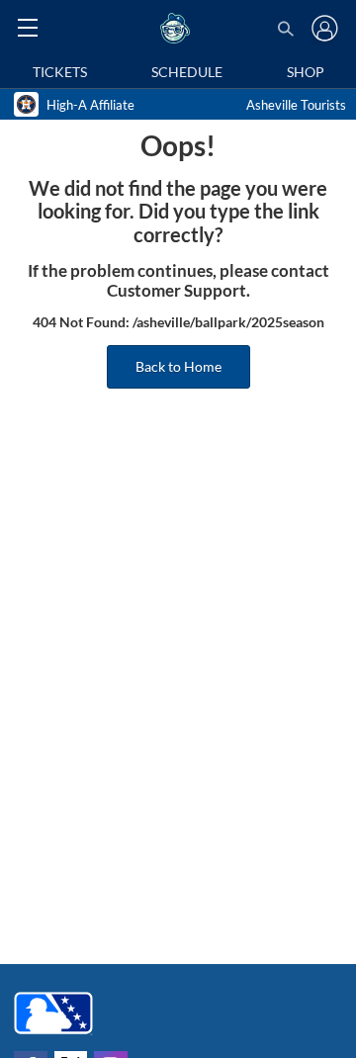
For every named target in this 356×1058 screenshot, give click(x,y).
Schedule (186, 71)
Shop (305, 71)
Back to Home (178, 366)
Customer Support (176, 291)
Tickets (60, 71)
